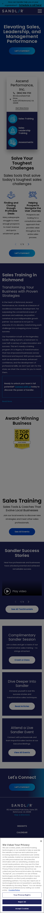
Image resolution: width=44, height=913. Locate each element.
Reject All (22, 902)
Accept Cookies (22, 908)
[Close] (41, 841)
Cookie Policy (14, 890)
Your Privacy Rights (22, 895)
